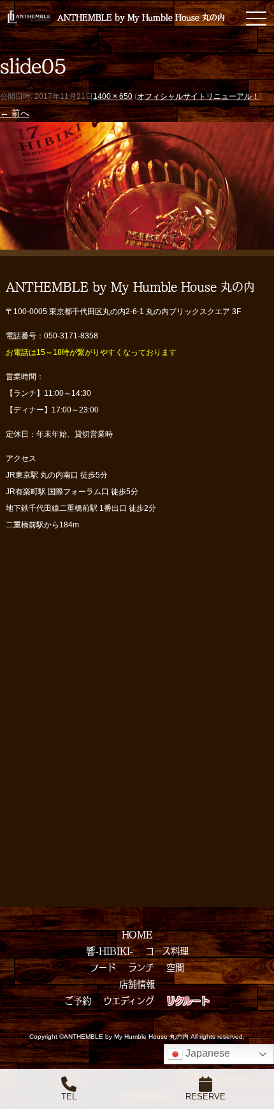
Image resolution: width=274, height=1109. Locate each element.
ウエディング (128, 1000)
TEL (68, 1096)
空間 (175, 967)
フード (103, 967)
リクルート (188, 1000)
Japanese (206, 1053)
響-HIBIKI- (109, 951)
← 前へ (14, 113)
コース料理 (167, 951)
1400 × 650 (113, 96)
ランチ (141, 967)
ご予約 (77, 1000)
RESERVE (205, 1096)
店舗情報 (137, 984)
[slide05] (137, 241)
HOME (137, 934)
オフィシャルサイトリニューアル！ (198, 96)
